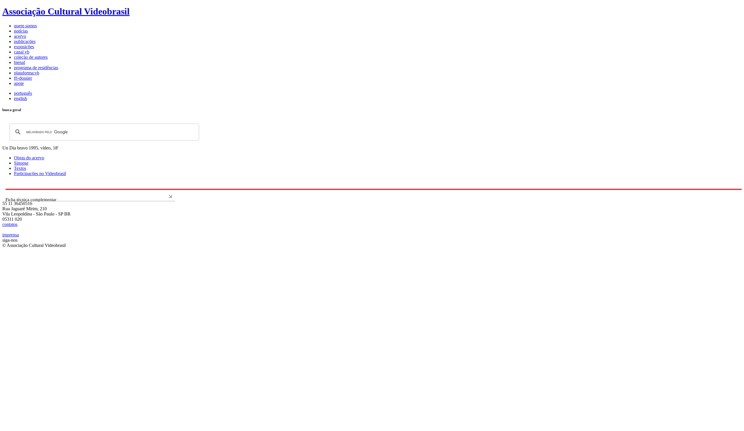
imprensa (10, 234)
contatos (9, 224)
